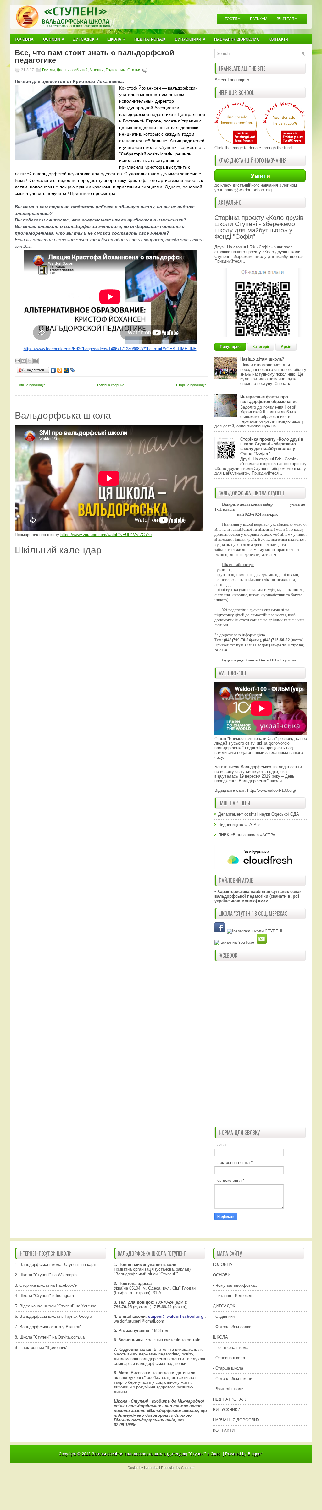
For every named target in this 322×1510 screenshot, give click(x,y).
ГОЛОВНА (222, 1264)
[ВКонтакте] (53, 370)
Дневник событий (72, 70)
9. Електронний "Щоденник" (41, 1347)
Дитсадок (85, 38)
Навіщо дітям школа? (262, 359)
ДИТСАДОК (224, 1306)
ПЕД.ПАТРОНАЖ (229, 1399)
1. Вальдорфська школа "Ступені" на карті (55, 1264)
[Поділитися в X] (29, 361)
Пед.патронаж (149, 39)
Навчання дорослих (236, 39)
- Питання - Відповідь (233, 1295)
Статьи (133, 70)
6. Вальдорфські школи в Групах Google (53, 1316)
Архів (286, 347)
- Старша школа (228, 1368)
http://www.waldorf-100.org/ (271, 790)
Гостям (233, 19)
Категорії (261, 347)
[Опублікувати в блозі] (23, 361)
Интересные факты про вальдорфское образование (268, 399)
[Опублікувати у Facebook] (35, 361)
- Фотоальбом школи (232, 1378)
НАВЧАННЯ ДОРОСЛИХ (236, 1420)
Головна (24, 39)
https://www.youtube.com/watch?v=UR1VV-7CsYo (106, 534)
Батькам (258, 19)
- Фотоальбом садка (232, 1326)
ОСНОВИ (221, 1275)
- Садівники (224, 1316)
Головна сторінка (110, 385)
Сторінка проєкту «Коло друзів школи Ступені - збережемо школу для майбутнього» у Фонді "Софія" (258, 227)
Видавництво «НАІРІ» (239, 824)
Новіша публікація (31, 385)
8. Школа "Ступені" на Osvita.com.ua (50, 1337)
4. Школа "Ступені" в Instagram (44, 1295)
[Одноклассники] (60, 370)
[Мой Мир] (66, 370)
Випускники (190, 38)
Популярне (230, 347)
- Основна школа (229, 1357)
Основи (53, 38)
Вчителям (287, 19)
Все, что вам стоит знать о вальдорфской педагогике (94, 56)
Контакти (278, 39)
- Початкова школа (230, 1347)
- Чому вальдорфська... (235, 1285)
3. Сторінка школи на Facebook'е (46, 1285)
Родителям (115, 70)
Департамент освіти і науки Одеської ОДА (258, 814)
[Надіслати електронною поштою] (17, 361)
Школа (116, 38)
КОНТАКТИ (224, 1430)
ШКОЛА (220, 1337)
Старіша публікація (191, 385)
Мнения (97, 70)
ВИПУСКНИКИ (226, 1409)
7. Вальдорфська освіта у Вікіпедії (48, 1326)
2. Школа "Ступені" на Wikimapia (46, 1275)
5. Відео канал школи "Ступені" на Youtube (55, 1306)
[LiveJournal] (73, 370)
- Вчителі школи (228, 1389)
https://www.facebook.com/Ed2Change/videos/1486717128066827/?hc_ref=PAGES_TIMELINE (110, 348)
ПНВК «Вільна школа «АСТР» (246, 835)
